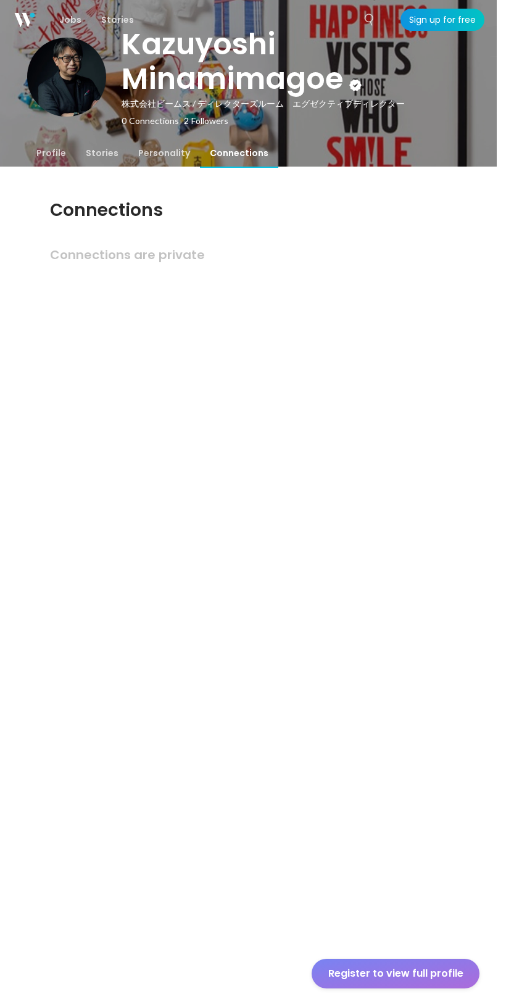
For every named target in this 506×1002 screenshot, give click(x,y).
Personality (164, 153)
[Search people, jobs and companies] (369, 19)
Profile (51, 153)
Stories (102, 153)
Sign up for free (442, 20)
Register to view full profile (395, 973)
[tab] (51, 153)
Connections (239, 153)
